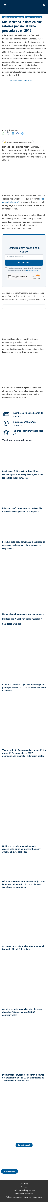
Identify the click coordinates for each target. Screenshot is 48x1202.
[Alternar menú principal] (5, 5)
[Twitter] (13, 1111)
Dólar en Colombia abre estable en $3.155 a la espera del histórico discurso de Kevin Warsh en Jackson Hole (24, 884)
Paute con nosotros (24, 1193)
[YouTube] (30, 1111)
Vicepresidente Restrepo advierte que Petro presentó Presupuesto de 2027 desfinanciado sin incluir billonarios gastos (24, 753)
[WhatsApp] (3, 133)
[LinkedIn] (13, 133)
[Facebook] (17, 133)
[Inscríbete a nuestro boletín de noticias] (6, 414)
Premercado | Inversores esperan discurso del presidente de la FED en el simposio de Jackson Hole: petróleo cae (23, 1077)
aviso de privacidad (32, 270)
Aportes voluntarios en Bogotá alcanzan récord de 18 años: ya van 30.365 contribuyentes (22, 1012)
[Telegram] (22, 133)
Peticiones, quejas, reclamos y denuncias (24, 1197)
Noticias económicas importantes (13, 17)
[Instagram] (22, 1111)
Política (24, 1187)
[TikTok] (26, 1111)
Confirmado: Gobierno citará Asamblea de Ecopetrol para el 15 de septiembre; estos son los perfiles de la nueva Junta (22, 474)
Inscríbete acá (9, 1171)
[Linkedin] (17, 1111)
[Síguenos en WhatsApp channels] (6, 423)
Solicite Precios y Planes (24, 1190)
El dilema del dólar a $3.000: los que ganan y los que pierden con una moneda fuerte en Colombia (24, 687)
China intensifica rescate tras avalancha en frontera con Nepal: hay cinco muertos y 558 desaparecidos (23, 619)
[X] (8, 133)
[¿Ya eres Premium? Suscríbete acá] (6, 432)
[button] (44, 5)
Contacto (24, 1184)
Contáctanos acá (24, 1145)
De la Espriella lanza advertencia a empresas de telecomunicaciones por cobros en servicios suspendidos (23, 545)
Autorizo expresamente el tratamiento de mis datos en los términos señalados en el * (25, 269)
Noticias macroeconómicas (33, 17)
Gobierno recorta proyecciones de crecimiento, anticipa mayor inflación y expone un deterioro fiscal (21, 849)
